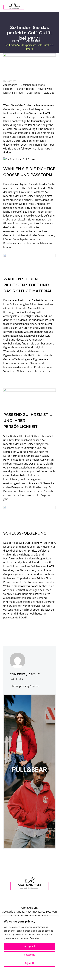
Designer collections (33, 85)
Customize (29, 954)
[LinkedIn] (24, 630)
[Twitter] (10, 630)
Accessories (10, 85)
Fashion (8, 88)
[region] (29, 943)
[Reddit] (29, 630)
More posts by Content (25, 686)
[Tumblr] (19, 630)
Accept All (29, 946)
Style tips (49, 92)
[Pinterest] (15, 630)
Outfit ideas (33, 92)
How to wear (44, 88)
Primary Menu (53, 6)
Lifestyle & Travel (13, 92)
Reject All (29, 963)
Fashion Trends (25, 88)
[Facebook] (5, 630)
